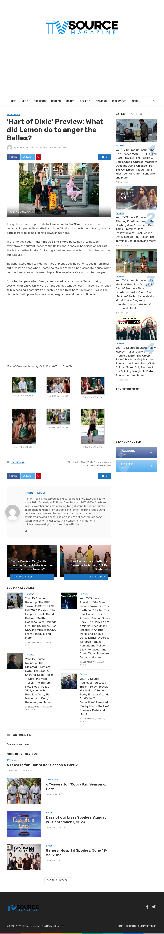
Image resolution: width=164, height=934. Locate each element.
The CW (91, 466)
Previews (40, 101)
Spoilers (107, 462)
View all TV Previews (56, 880)
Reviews (85, 101)
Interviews (119, 101)
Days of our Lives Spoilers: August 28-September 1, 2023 (76, 819)
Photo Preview (94, 462)
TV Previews (13, 114)
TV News (29, 594)
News (25, 101)
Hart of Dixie (79, 462)
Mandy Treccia (25, 147)
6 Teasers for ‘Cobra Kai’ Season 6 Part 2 (42, 765)
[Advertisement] (82, 72)
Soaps (70, 101)
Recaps (56, 101)
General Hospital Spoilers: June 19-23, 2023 (76, 852)
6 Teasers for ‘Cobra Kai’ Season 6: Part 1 (76, 786)
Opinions (101, 101)
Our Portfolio (147, 926)
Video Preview (104, 466)
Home (13, 101)
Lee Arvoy (33, 642)
